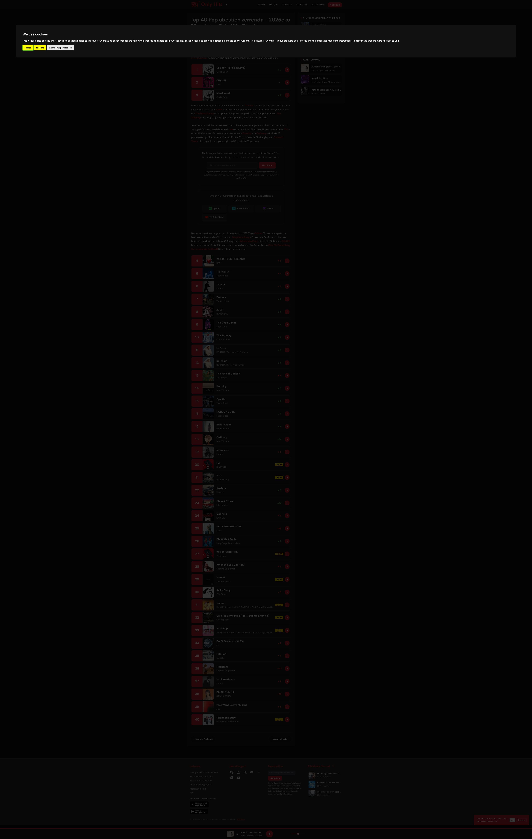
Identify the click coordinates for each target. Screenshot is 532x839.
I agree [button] (28, 48)
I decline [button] (40, 48)
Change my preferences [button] (60, 48)
